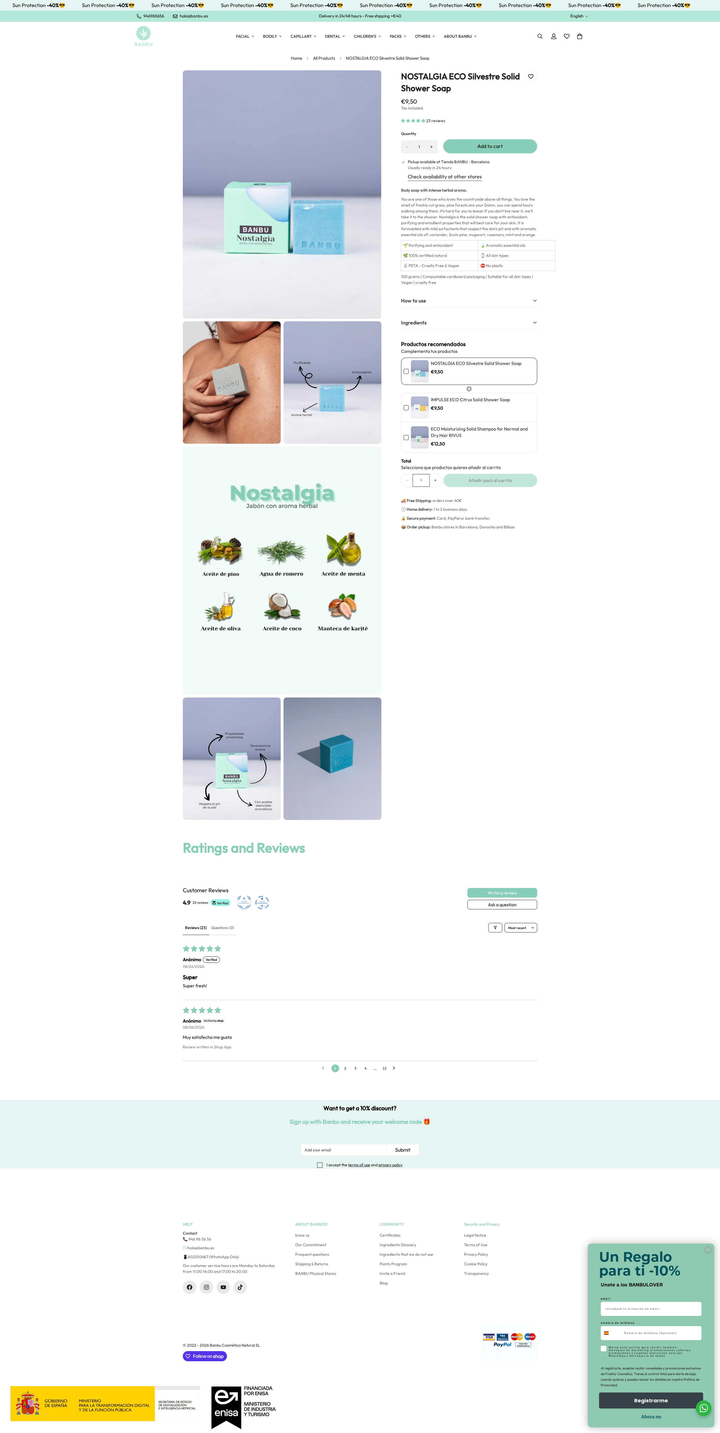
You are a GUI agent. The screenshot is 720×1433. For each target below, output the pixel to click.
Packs (396, 36)
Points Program (393, 1263)
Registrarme (651, 1400)
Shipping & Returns (311, 1263)
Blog (384, 1283)
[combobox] (611, 1333)
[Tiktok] (240, 1287)
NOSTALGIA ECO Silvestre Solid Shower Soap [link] (476, 363)
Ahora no (651, 1416)
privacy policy (390, 1164)
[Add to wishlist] (531, 76)
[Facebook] (189, 1287)
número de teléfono (617, 1323)
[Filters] (495, 927)
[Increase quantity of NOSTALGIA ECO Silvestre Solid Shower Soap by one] (431, 147)
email (606, 1298)
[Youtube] (223, 1287)
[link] (420, 371)
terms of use (359, 1164)
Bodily (270, 36)
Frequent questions (312, 1254)
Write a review (502, 893)
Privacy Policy (476, 1254)
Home (296, 58)
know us (302, 1235)
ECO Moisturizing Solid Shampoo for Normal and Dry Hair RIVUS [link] (479, 432)
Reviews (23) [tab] (196, 927)
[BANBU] (143, 36)
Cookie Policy (475, 1263)
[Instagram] (206, 1287)
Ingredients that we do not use (406, 1254)
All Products (324, 58)
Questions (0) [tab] (222, 927)
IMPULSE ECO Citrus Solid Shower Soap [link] (470, 399)
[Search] (540, 36)
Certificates (390, 1235)
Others (422, 36)
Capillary (301, 36)
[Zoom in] (370, 82)
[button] (579, 36)
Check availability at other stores (445, 176)
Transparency (476, 1273)
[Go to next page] (395, 1068)
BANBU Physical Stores (315, 1273)
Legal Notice (475, 1235)
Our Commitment (310, 1244)
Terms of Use (475, 1244)
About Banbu (458, 36)
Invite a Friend (392, 1273)
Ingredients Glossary (398, 1244)
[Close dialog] (708, 1250)
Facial (242, 36)
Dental (332, 36)
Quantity (408, 133)
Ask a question (502, 904)
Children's (365, 36)
